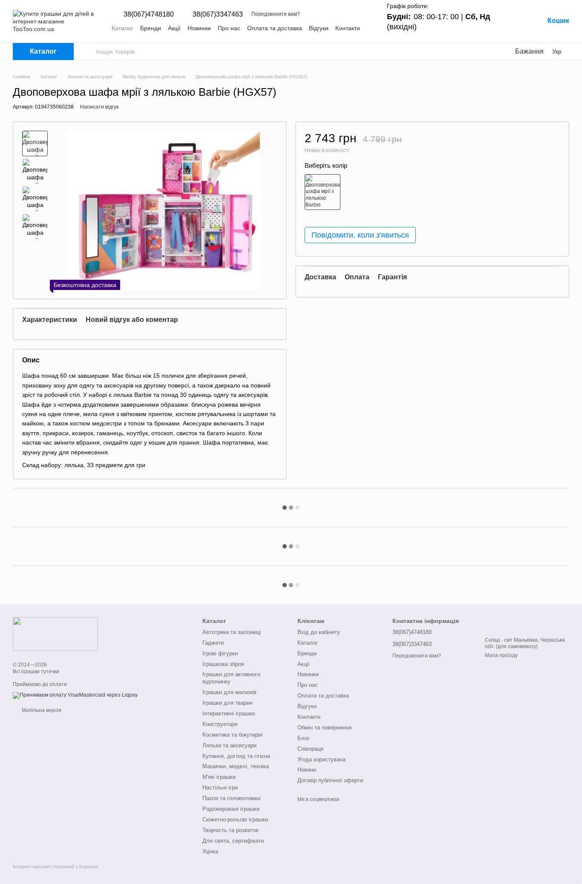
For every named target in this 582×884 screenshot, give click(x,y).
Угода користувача (321, 759)
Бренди (150, 28)
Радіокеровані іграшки (230, 809)
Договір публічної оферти (330, 780)
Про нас (229, 28)
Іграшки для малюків (229, 692)
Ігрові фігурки (220, 653)
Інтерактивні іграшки (228, 713)
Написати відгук (99, 107)
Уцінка (210, 851)
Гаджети (213, 643)
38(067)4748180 (149, 14)
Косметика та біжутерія (232, 735)
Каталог (122, 28)
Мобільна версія (40, 710)
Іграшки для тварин (227, 703)
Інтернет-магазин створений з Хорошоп (55, 866)
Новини (306, 769)
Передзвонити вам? (275, 14)
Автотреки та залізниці (231, 632)
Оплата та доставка (274, 28)
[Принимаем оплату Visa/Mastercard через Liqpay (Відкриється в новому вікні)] (75, 695)
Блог (303, 738)
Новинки (199, 28)
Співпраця (310, 749)
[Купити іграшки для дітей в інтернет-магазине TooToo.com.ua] (55, 633)
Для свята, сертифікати (233, 841)
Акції (174, 28)
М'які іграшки (219, 777)
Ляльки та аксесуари (229, 745)
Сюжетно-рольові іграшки (235, 819)
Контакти (347, 28)
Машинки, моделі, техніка (235, 766)
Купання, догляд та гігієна (236, 756)
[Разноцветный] (322, 192)
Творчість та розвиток (230, 830)
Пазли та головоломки (231, 798)
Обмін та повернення (324, 727)
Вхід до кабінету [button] (318, 632)
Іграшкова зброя (223, 664)
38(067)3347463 (218, 14)
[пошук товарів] (89, 51)
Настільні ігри (220, 787)
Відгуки (318, 28)
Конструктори (219, 724)
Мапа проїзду (501, 655)
